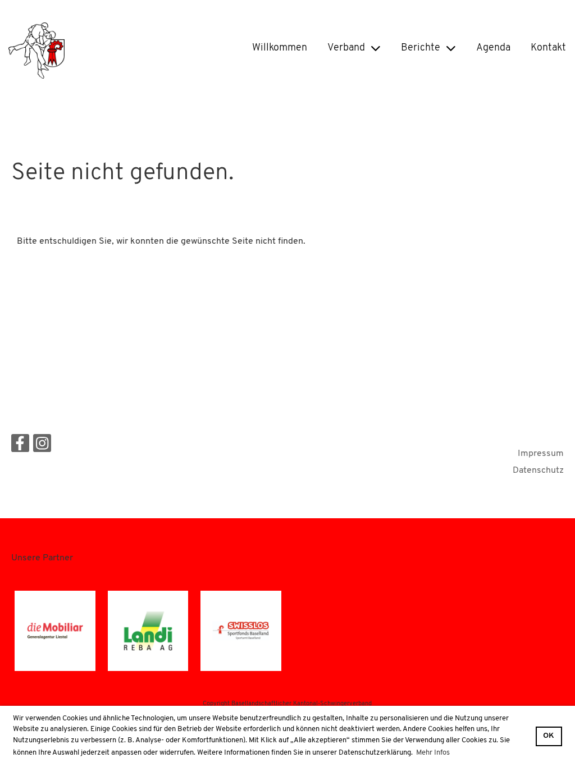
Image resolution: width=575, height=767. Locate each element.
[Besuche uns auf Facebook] (20, 447)
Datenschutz (538, 470)
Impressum (541, 453)
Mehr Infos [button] (433, 752)
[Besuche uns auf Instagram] (42, 447)
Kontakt (548, 48)
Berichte (420, 48)
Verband (346, 48)
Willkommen (279, 48)
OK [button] (548, 736)
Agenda (493, 48)
